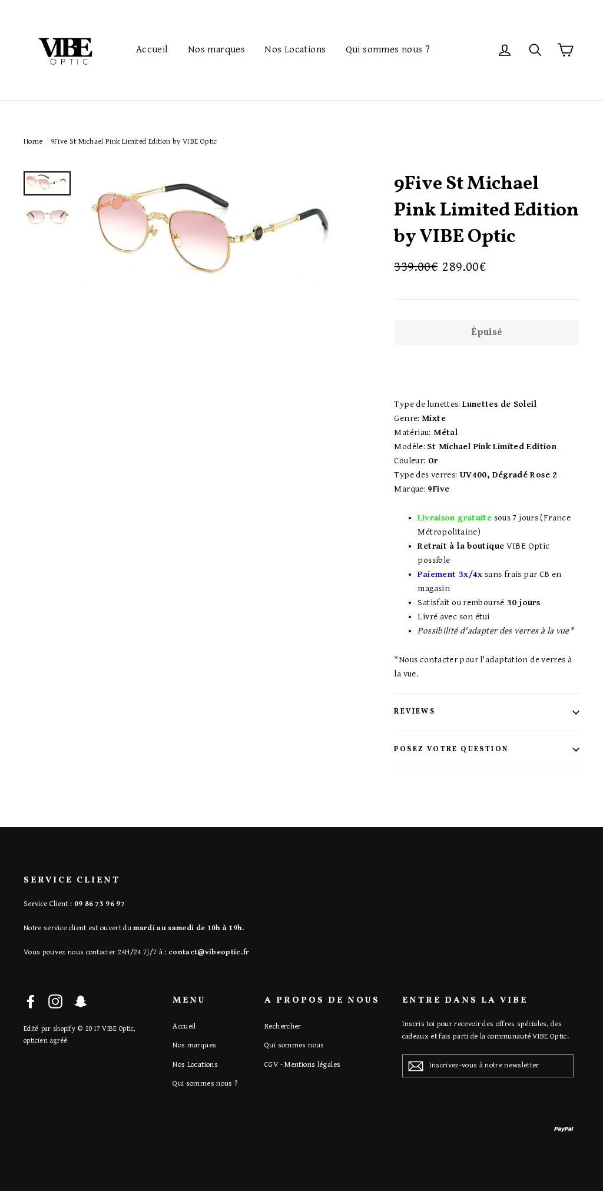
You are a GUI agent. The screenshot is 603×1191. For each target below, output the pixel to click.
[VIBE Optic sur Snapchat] (81, 1001)
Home (33, 141)
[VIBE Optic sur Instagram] (55, 1001)
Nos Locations (295, 49)
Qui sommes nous (294, 1045)
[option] (216, 235)
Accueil (152, 49)
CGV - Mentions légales (302, 1064)
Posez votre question (451, 749)
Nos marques (216, 49)
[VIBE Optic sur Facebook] (31, 1001)
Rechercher (283, 1026)
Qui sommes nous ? (388, 49)
